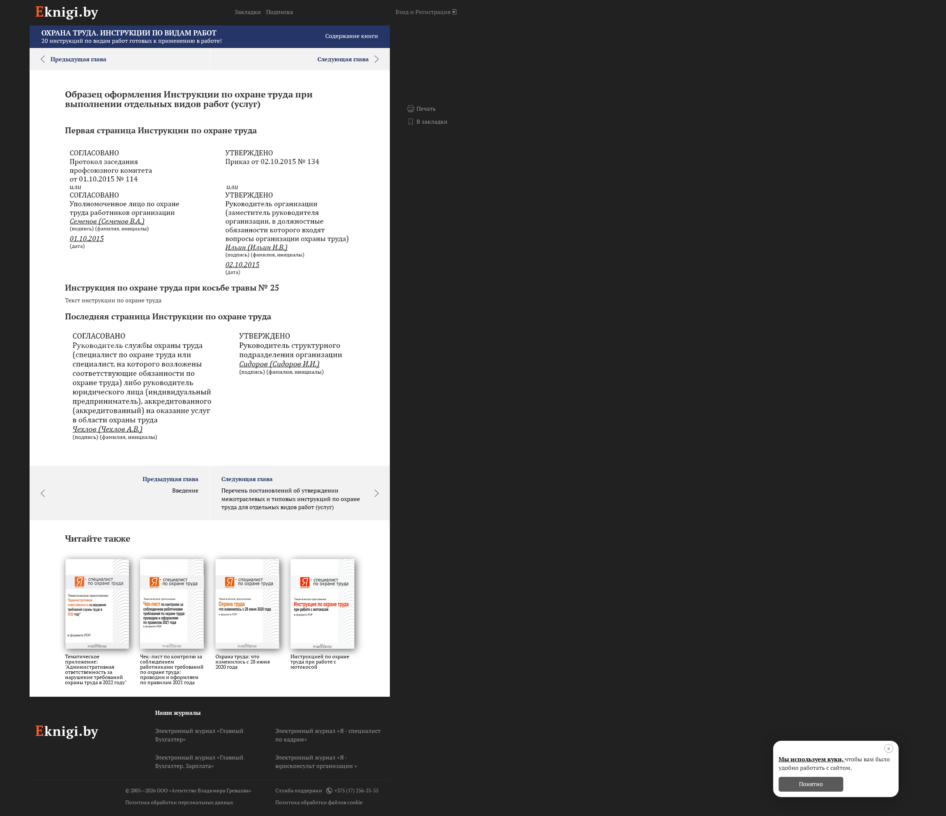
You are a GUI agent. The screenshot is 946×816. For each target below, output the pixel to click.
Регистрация (432, 12)
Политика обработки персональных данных (179, 802)
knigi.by (66, 11)
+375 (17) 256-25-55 (356, 790)
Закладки (248, 12)
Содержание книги (351, 36)
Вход (402, 12)
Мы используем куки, (812, 759)
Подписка (279, 12)
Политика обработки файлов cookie (319, 802)
